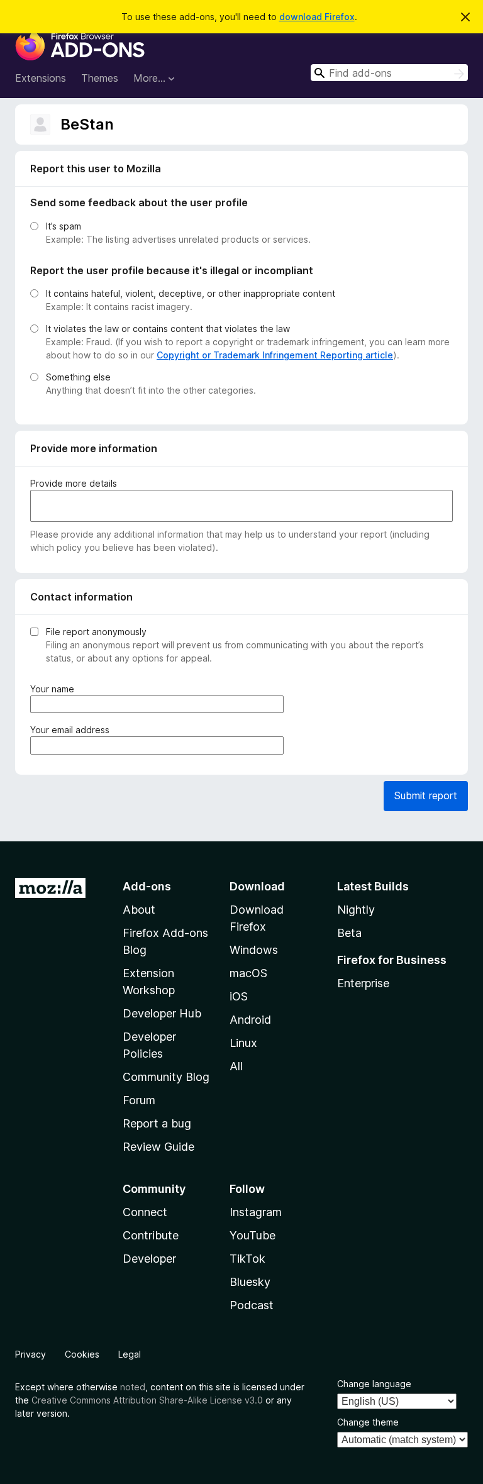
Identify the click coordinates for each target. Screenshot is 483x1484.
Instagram (256, 1212)
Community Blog (166, 1076)
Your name (54, 689)
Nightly (356, 909)
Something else (78, 377)
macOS (248, 973)
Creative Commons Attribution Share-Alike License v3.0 (147, 1400)
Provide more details (73, 483)
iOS (239, 996)
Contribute (151, 1235)
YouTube (252, 1235)
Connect (145, 1212)
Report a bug (157, 1123)
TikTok (247, 1258)
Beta (349, 932)
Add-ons (147, 886)
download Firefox (317, 16)
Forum (139, 1100)
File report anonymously (96, 631)
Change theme (368, 1422)
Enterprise (363, 983)
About (139, 909)
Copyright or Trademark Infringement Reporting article (275, 355)
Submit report (425, 795)
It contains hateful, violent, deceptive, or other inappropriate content (190, 293)
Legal (129, 1354)
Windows (254, 949)
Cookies (82, 1354)
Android (250, 1019)
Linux (243, 1042)
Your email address (72, 730)
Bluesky (250, 1281)
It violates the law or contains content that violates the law (168, 328)
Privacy (30, 1354)
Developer (149, 1258)
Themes (99, 78)
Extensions (40, 78)
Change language (374, 1383)
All (236, 1066)
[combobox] (389, 72)
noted (132, 1387)
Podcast (252, 1305)
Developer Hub (162, 1013)
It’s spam (63, 226)
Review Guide (158, 1146)
